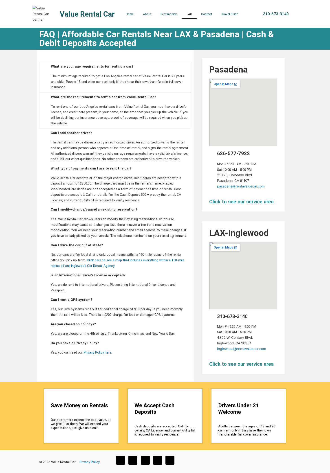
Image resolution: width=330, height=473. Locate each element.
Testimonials (169, 14)
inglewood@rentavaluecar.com (241, 349)
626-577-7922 (233, 153)
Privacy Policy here (97, 352)
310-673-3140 (232, 316)
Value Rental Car (87, 14)
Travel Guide (229, 14)
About (147, 14)
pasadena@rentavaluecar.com (241, 186)
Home (130, 14)
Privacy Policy (89, 462)
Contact (206, 14)
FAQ (189, 14)
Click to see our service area (241, 202)
